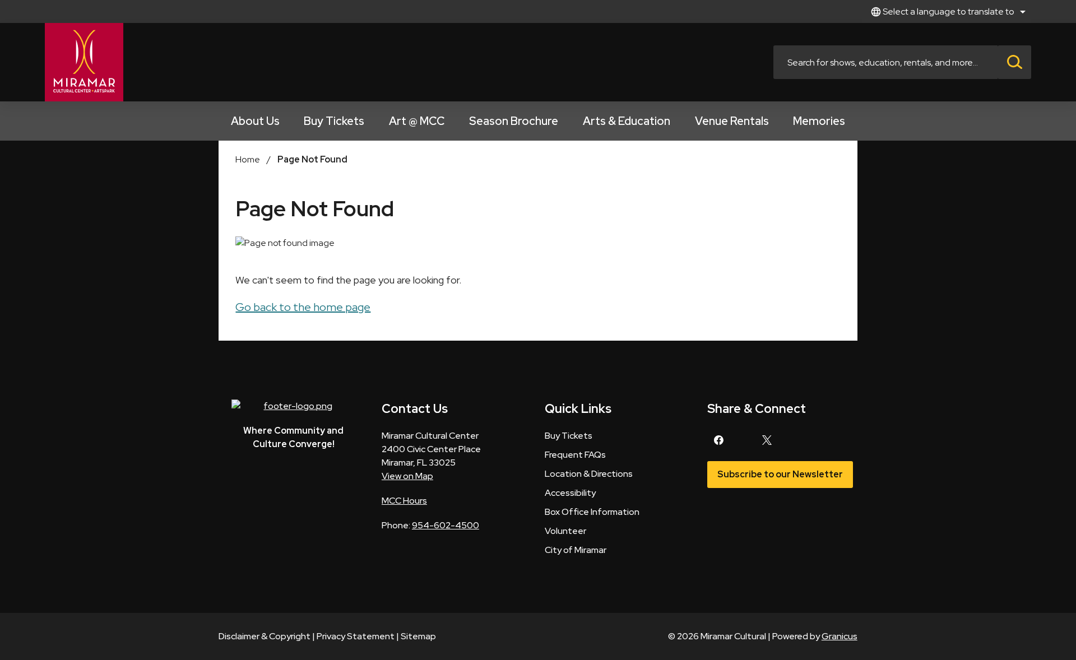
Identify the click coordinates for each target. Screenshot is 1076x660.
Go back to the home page (302, 307)
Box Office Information (592, 512)
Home (247, 159)
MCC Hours (404, 500)
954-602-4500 (445, 525)
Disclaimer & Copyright (264, 636)
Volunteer (565, 531)
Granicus (839, 636)
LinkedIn (791, 440)
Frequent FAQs (575, 455)
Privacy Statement (356, 636)
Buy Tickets (334, 121)
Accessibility (570, 493)
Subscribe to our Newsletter (780, 474)
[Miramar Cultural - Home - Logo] (84, 62)
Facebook (718, 440)
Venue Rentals (732, 121)
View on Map (407, 476)
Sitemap (418, 636)
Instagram (742, 440)
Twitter (766, 440)
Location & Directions (589, 474)
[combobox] (946, 11)
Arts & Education (626, 121)
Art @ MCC (416, 121)
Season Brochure (513, 121)
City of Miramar (575, 550)
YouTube (815, 440)
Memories (819, 121)
